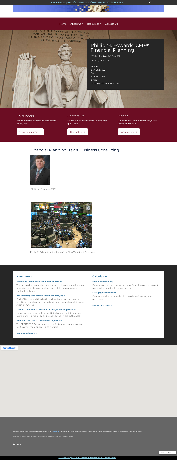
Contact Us (111, 23)
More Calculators (102, 305)
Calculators (99, 276)
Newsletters (24, 276)
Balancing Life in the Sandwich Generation (39, 281)
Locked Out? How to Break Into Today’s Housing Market (46, 309)
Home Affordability (102, 281)
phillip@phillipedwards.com (105, 83)
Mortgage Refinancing (104, 292)
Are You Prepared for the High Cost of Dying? (40, 295)
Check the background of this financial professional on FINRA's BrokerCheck (87, 2)
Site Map (17, 444)
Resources (93, 23)
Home (63, 23)
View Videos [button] (128, 132)
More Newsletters (26, 333)
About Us (75, 23)
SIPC (57, 431)
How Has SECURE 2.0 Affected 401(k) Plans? (39, 320)
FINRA (54, 431)
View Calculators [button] (28, 132)
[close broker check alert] (150, 2)
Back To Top (166, 453)
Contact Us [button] (76, 132)
